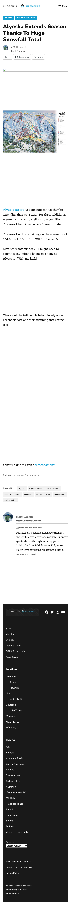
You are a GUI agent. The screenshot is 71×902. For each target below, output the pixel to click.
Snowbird (11, 809)
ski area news (53, 488)
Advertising (12, 657)
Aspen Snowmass (15, 764)
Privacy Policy (12, 873)
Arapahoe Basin (14, 758)
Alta (8, 747)
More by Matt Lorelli (26, 554)
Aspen (13, 682)
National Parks (14, 645)
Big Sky (10, 769)
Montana (10, 716)
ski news (28, 494)
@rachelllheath (45, 465)
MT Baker (11, 798)
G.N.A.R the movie (15, 651)
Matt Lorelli (19, 47)
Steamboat (12, 815)
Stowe (9, 820)
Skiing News (60, 494)
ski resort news (43, 494)
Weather (10, 634)
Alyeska (10, 752)
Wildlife (10, 640)
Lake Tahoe (16, 710)
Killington (11, 786)
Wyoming (11, 727)
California (11, 704)
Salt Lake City (17, 699)
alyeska (21, 488)
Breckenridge (13, 775)
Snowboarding (26, 17)
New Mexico (12, 721)
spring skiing (10, 500)
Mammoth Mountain (16, 792)
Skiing (8, 17)
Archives (10, 842)
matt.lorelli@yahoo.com (30, 527)
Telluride (14, 687)
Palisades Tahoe (14, 803)
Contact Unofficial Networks (19, 867)
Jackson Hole (13, 781)
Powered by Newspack (16, 889)
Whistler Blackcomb (17, 832)
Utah (8, 693)
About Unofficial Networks (18, 861)
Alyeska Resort (13, 210)
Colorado (11, 676)
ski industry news (12, 494)
